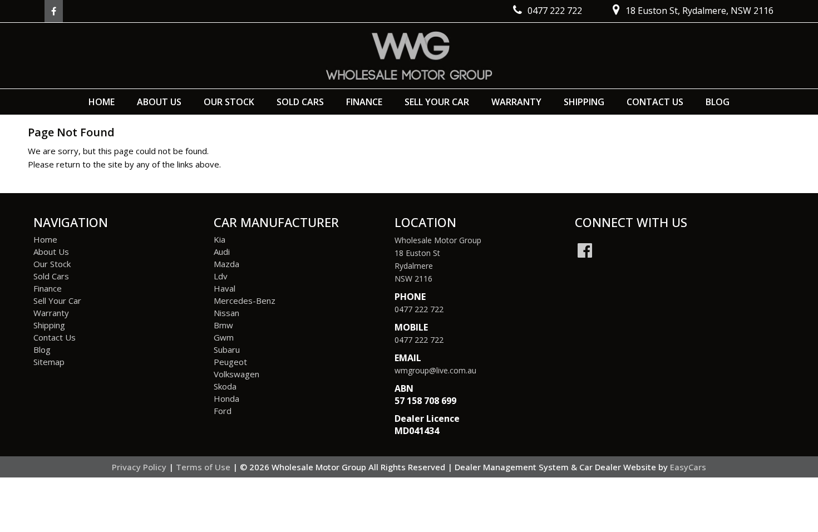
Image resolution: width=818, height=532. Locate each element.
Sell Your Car (437, 102)
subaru (227, 349)
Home (101, 102)
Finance (364, 102)
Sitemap (49, 361)
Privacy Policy (140, 466)
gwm (224, 337)
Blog (718, 102)
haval (224, 288)
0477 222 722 (419, 309)
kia (219, 239)
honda (226, 398)
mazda (226, 263)
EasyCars (688, 466)
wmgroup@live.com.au (435, 370)
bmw (223, 325)
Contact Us (655, 102)
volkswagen (236, 374)
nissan (226, 312)
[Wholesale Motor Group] (409, 55)
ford (222, 410)
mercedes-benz (244, 300)
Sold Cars (300, 102)
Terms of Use (204, 466)
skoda (225, 386)
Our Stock (229, 102)
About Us (159, 102)
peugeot (230, 361)
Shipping (584, 102)
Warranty (516, 102)
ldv (221, 276)
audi (222, 251)
